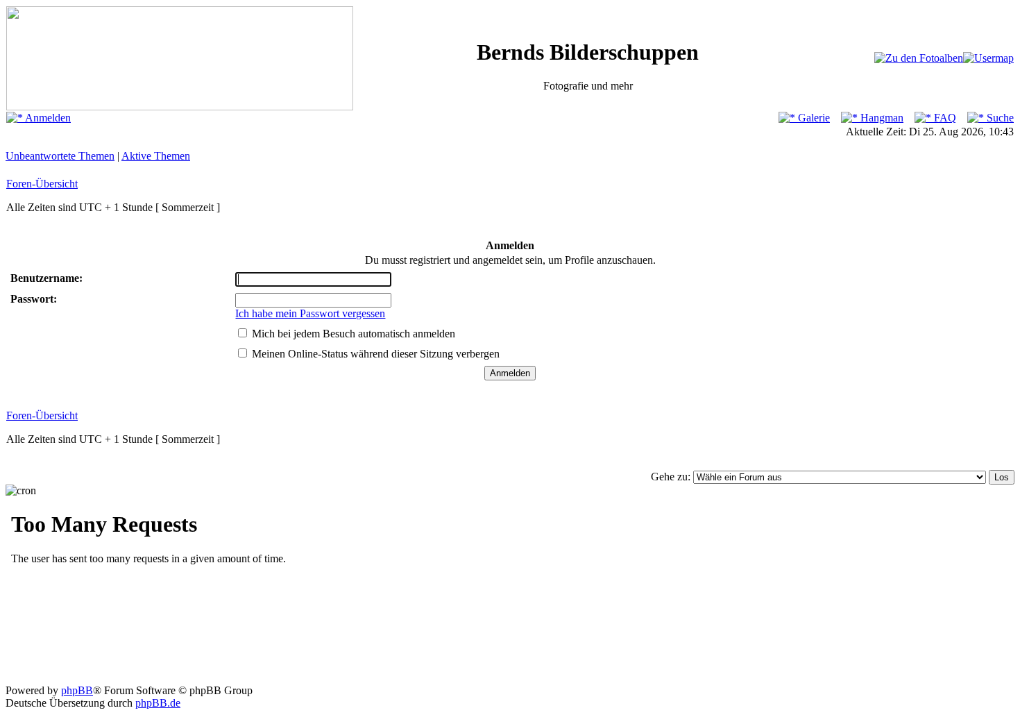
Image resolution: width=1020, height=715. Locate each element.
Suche (999, 118)
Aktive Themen (155, 156)
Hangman (880, 118)
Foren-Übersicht (42, 184)
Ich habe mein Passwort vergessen (310, 313)
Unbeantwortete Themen (60, 156)
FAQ (943, 118)
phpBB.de (157, 703)
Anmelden (47, 118)
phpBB (77, 690)
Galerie (812, 118)
